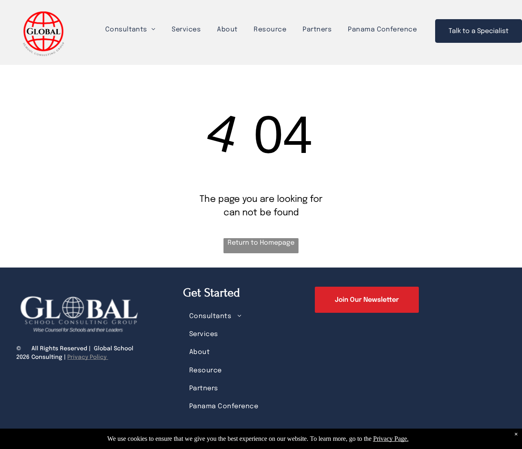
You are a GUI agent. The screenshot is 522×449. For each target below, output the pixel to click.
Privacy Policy (87, 357)
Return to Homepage (261, 242)
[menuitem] (130, 29)
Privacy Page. (391, 438)
